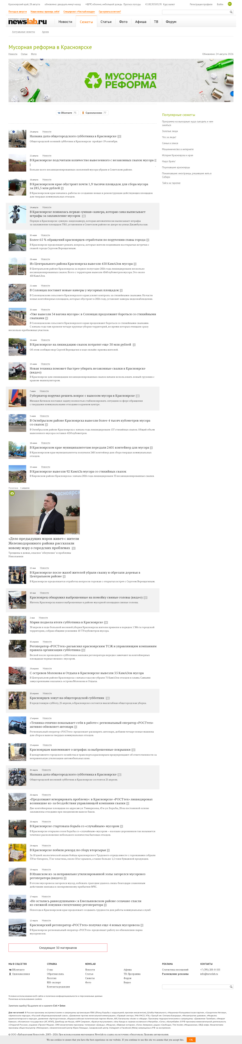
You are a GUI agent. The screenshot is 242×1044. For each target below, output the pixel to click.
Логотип (51, 978)
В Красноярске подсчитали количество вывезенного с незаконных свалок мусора (93, 160)
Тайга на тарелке (171, 183)
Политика (14, 488)
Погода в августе (18, 11)
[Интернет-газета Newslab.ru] (29, 21)
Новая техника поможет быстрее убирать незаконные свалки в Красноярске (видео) (87, 370)
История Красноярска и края (177, 155)
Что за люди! (169, 137)
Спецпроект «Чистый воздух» (79, 11)
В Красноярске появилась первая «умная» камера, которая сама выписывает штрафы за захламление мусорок (87, 214)
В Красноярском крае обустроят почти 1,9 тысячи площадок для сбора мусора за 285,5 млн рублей (89, 186)
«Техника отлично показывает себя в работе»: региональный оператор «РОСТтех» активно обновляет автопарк (91, 724)
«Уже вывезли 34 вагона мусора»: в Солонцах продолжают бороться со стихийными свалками (93, 316)
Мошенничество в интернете (178, 149)
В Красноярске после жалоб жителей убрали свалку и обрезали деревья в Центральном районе (85, 574)
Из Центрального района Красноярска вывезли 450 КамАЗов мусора (83, 263)
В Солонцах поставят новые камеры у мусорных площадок (76, 290)
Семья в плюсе (170, 143)
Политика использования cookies (25, 999)
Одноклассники (21, 973)
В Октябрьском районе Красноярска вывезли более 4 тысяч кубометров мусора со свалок (90, 422)
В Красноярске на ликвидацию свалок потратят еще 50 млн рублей (82, 344)
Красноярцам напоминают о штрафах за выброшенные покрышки (82, 749)
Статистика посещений (175, 969)
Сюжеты (90, 978)
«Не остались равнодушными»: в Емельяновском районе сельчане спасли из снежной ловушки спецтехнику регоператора (85, 903)
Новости (13, 54)
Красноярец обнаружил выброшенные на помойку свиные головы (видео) (88, 597)
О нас (50, 969)
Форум (127, 978)
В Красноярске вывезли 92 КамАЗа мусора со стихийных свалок (78, 471)
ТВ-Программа (132, 973)
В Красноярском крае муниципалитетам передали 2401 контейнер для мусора (91, 447)
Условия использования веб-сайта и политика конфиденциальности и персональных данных (55, 996)
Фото (34, 54)
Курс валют (169, 4)
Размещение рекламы (175, 973)
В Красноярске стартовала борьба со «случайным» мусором (76, 826)
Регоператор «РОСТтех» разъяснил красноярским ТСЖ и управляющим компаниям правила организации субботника (93, 648)
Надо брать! (168, 161)
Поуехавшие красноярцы (176, 167)
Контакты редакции (58, 986)
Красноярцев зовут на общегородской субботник (69, 698)
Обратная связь (55, 973)
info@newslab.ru (209, 973)
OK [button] (191, 1039)
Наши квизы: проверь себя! (45, 11)
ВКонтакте (18, 969)
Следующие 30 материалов (58, 948)
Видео (127, 982)
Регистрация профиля (201, 4)
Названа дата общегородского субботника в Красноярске (75, 136)
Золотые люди (170, 131)
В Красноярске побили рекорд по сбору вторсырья (69, 850)
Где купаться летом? (110, 11)
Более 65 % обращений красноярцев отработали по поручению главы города (89, 239)
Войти (220, 4)
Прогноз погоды (132, 4)
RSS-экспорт (54, 982)
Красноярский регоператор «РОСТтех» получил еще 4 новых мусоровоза (86, 925)
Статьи (24, 54)
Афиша (128, 969)
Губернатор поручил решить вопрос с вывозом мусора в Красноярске (84, 395)
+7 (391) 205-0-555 (210, 969)
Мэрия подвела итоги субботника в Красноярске (68, 622)
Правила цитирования (156, 1034)
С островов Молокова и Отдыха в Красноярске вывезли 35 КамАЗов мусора (87, 673)
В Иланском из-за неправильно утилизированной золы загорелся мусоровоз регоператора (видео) (87, 876)
